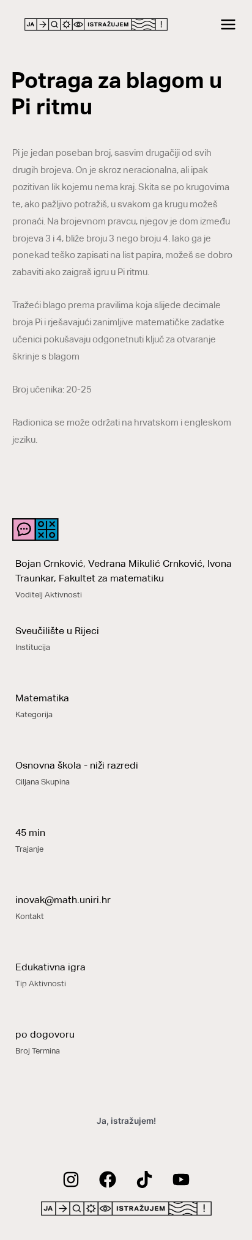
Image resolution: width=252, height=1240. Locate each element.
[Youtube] (181, 1179)
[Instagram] (71, 1179)
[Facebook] (107, 1179)
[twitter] (144, 1179)
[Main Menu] (228, 25)
